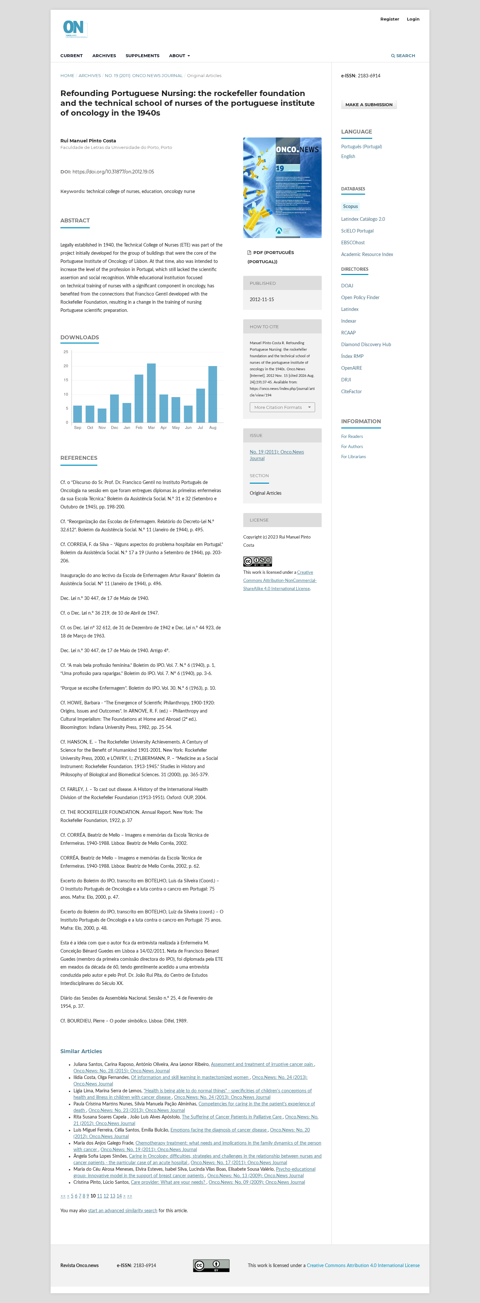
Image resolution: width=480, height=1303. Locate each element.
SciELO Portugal (357, 231)
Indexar (348, 321)
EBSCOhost (353, 243)
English (348, 156)
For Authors (352, 447)
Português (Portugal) (361, 147)
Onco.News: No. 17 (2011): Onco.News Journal (239, 1163)
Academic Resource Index (367, 254)
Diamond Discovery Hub (366, 345)
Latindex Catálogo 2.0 (363, 219)
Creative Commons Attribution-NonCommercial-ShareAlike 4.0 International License (280, 581)
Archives (104, 55)
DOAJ (347, 286)
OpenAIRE (351, 368)
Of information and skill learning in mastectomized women (190, 1077)
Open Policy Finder (360, 298)
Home (67, 75)
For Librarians (353, 457)
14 (119, 1196)
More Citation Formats (278, 407)
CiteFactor (351, 392)
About (177, 55)
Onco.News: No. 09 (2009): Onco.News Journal (257, 1182)
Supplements (142, 55)
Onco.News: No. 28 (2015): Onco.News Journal (121, 1071)
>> (129, 1196)
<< (63, 1196)
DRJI (346, 380)
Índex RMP (352, 356)
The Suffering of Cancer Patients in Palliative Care (232, 1117)
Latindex (350, 309)
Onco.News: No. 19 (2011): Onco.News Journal (149, 1150)
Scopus (350, 206)
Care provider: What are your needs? (168, 1182)
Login (413, 19)
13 (112, 1196)
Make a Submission (369, 104)
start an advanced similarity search (122, 1211)
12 (106, 1196)
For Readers (352, 437)
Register (389, 19)
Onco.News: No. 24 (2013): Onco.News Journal (222, 1097)
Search (405, 55)
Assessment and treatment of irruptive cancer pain (262, 1064)
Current (71, 55)
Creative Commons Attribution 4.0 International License (363, 1265)
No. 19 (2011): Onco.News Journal (144, 75)
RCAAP (348, 333)
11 (99, 1196)
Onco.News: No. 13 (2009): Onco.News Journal (255, 1176)
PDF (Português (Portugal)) (271, 257)
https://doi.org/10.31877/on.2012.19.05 (113, 172)
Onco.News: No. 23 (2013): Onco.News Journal (136, 1110)
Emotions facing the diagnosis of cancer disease (219, 1130)
